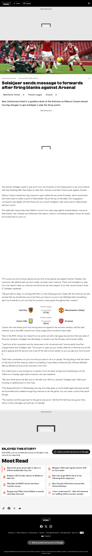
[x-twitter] (46, 527)
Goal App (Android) (52, 533)
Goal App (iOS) (65, 533)
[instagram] (51, 527)
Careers (41, 533)
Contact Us (11, 533)
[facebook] (41, 527)
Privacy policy (33, 533)
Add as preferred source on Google (72, 452)
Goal (14, 551)
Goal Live (75, 533)
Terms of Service (22, 533)
